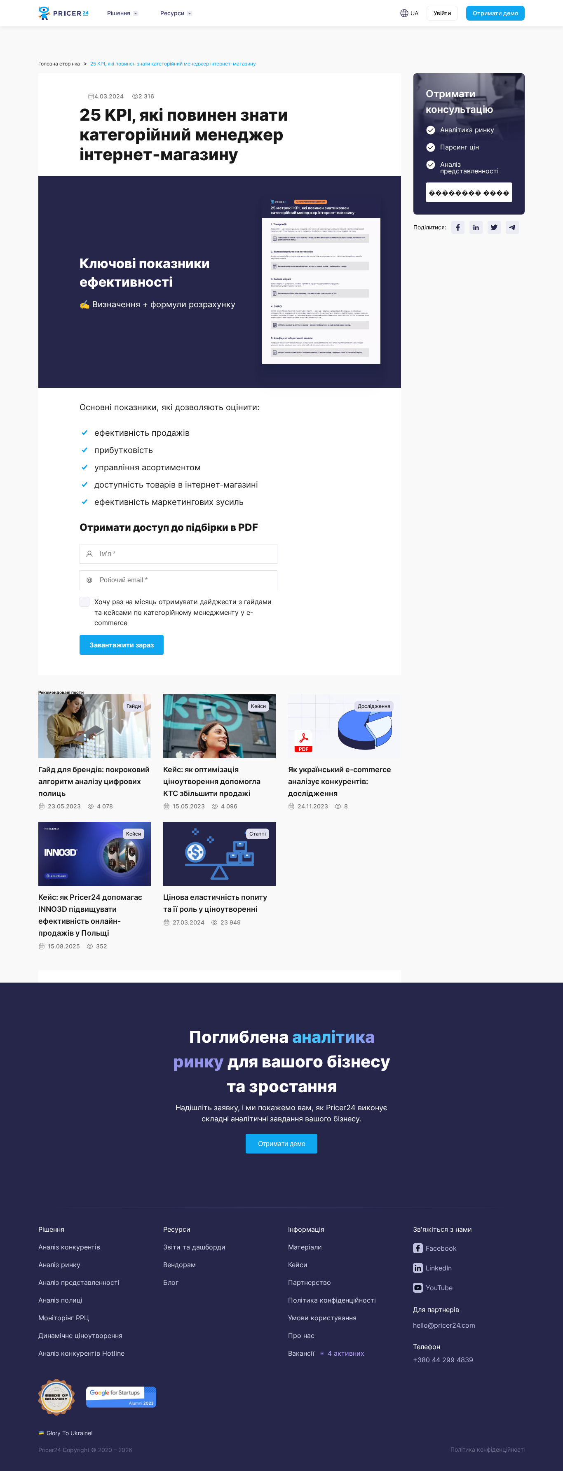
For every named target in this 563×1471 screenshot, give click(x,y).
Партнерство (309, 1282)
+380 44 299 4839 (443, 1360)
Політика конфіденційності (332, 1300)
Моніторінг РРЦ (63, 1317)
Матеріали (305, 1247)
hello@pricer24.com (444, 1325)
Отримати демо (495, 13)
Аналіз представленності (79, 1282)
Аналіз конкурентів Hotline (81, 1353)
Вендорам (179, 1264)
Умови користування (322, 1317)
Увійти (442, 13)
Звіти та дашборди (194, 1247)
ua (414, 13)
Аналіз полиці (60, 1300)
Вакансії (301, 1353)
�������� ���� (469, 192)
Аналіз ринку (59, 1264)
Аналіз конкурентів (69, 1247)
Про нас (301, 1335)
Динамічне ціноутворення (80, 1335)
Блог (170, 1282)
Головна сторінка (59, 63)
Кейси (297, 1264)
